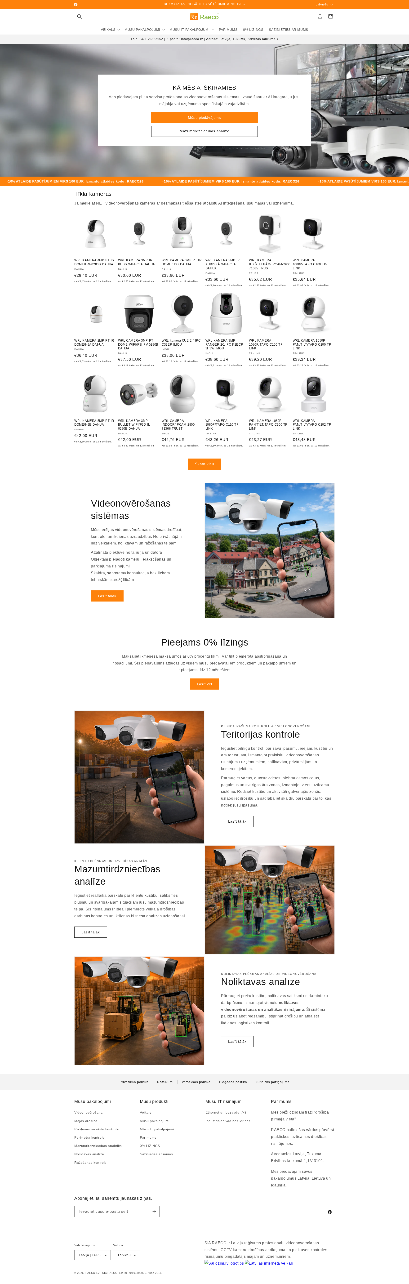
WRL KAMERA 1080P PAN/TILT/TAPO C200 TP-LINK (312, 344)
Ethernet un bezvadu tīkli (225, 1112)
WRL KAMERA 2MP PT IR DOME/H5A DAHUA (94, 342)
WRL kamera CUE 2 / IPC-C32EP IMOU (182, 342)
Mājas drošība (86, 1121)
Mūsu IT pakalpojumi (157, 1129)
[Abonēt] (154, 1211)
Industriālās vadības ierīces (227, 1121)
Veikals (145, 1112)
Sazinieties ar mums (156, 1154)
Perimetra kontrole (89, 1137)
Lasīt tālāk (107, 596)
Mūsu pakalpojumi (154, 1121)
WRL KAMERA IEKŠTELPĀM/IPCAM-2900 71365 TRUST (269, 264)
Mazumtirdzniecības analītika (98, 1146)
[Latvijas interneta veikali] (269, 1264)
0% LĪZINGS (150, 1146)
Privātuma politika (134, 1082)
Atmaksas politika (196, 1082)
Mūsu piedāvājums (204, 118)
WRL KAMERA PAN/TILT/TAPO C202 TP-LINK (312, 425)
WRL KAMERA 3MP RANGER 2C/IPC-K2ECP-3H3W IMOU (224, 344)
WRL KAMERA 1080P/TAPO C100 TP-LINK (310, 264)
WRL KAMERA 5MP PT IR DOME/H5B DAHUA (94, 423)
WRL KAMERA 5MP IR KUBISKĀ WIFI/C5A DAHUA (222, 264)
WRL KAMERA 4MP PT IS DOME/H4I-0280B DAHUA (94, 262)
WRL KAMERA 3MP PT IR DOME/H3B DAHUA (181, 262)
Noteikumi (165, 1082)
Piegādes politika (233, 1082)
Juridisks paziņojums (272, 1082)
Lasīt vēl (204, 684)
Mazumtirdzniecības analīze (204, 131)
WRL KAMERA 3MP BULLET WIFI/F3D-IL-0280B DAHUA (134, 425)
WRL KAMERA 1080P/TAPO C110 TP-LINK (222, 425)
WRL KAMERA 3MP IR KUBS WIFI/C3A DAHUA (136, 262)
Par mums (148, 1137)
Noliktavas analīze (89, 1154)
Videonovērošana (88, 1112)
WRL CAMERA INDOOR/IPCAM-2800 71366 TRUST (178, 425)
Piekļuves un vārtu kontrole (96, 1129)
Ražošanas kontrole (90, 1162)
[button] (79, 16)
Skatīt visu (204, 464)
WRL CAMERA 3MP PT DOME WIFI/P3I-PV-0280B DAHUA (138, 344)
